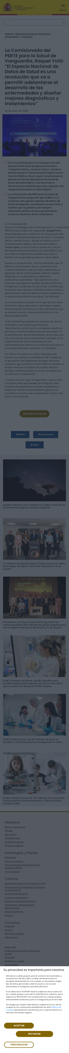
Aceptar (19, 1025)
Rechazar (34, 1033)
